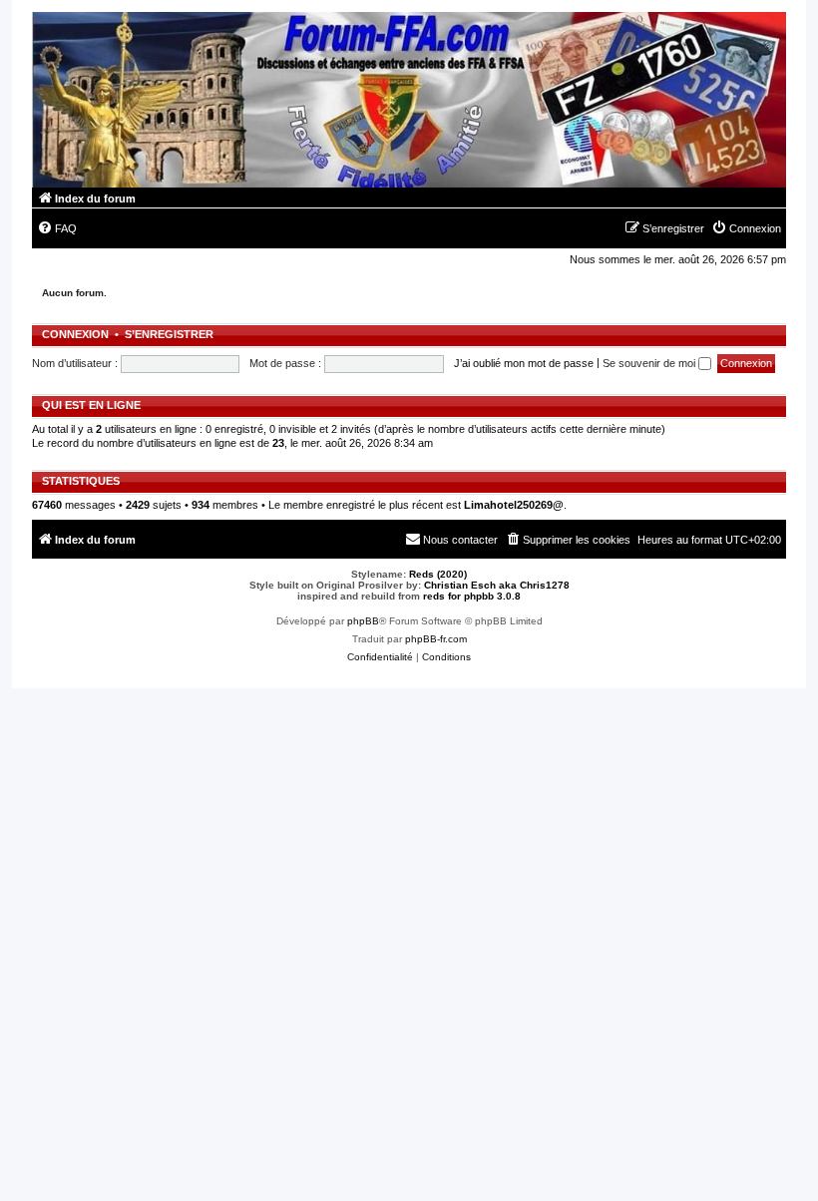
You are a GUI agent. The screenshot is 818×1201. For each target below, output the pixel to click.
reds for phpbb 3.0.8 (472, 596)
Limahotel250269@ (514, 505)
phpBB (363, 620)
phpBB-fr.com (436, 638)
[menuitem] (57, 228)
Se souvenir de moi (650, 363)
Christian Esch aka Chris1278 (497, 585)
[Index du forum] (409, 100)
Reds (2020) (438, 574)
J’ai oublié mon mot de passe (524, 363)
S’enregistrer (169, 334)
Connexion (75, 334)
